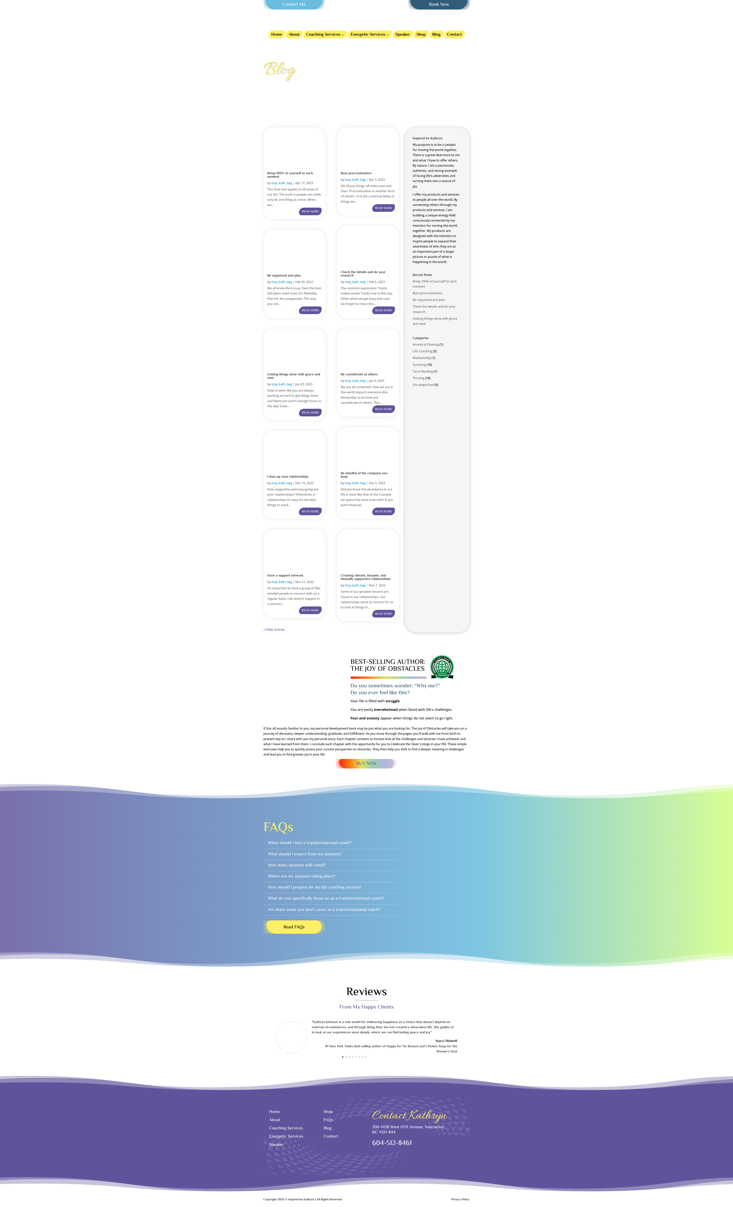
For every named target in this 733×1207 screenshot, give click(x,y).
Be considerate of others (359, 374)
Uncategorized (423, 385)
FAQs (328, 1120)
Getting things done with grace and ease (293, 376)
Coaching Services (323, 35)
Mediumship (422, 358)
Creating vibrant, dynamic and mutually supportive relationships (366, 577)
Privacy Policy (460, 1199)
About (294, 35)
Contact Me (294, 4)
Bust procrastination (356, 173)
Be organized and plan (284, 275)
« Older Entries (274, 629)
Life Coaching (422, 351)
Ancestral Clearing (426, 344)
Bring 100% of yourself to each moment (290, 175)
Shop (421, 35)
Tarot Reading (423, 371)
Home (276, 35)
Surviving (419, 365)
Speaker (403, 35)
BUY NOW (366, 763)
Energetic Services (368, 35)
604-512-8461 (392, 1143)
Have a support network (285, 575)
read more (310, 211)
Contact (454, 35)
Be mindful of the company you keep (364, 475)
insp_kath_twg (281, 183)
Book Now (439, 4)
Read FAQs (294, 927)
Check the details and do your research (363, 274)
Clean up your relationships (287, 477)
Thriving (418, 378)
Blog (436, 35)
